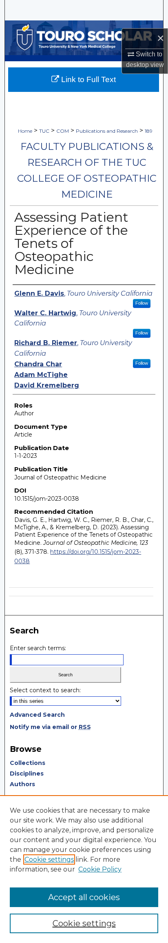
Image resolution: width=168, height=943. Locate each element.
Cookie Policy (100, 869)
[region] (84, 869)
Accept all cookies (84, 897)
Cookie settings (49, 859)
